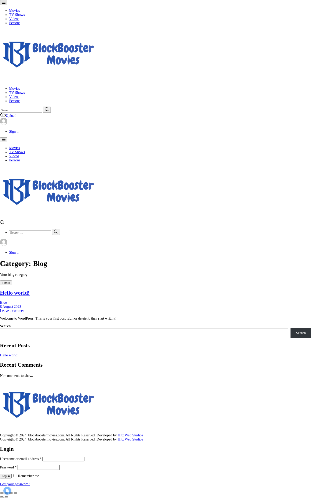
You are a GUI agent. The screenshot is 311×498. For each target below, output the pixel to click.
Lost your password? (15, 484)
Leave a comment (12, 311)
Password (8, 467)
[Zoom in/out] (15, 493)
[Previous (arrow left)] (2, 497)
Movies (14, 11)
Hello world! (15, 293)
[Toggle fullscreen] (11, 493)
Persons (14, 23)
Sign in (14, 131)
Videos (14, 19)
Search (5, 326)
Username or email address (20, 459)
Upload (11, 116)
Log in (6, 476)
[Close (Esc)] (2, 493)
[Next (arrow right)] (6, 497)
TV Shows (17, 15)
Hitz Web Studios (130, 435)
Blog (3, 302)
